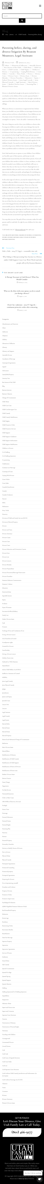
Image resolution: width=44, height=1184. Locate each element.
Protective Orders (7, 895)
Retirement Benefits (7, 930)
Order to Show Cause (8, 798)
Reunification (6, 933)
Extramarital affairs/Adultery (10, 611)
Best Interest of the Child (12, 67)
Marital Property (6, 735)
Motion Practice (6, 778)
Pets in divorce (6, 852)
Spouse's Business (6, 984)
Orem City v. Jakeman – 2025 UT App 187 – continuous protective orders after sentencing (22, 306)
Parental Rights (6, 825)
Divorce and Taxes (7, 530)
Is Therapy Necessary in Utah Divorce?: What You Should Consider (22, 278)
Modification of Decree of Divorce (11, 766)
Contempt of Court (7, 471)
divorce (4, 237)
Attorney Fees (6, 378)
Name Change (6, 782)
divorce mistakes (13, 237)
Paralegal (4, 805)
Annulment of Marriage (8, 359)
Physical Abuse (6, 856)
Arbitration (5, 371)
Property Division (7, 891)
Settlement (5, 957)
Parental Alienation (7, 817)
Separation (5, 945)
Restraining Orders (7, 926)
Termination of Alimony (9, 1023)
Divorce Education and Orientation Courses (14, 549)
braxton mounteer (12, 235)
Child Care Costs (6, 405)
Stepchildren (5, 996)
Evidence (4, 603)
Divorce (30, 74)
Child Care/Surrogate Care (9, 409)
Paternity (4, 833)
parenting (11, 239)
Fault (3, 623)
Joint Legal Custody (26, 80)
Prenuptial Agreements (8, 875)
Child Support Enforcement (9, 440)
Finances (4, 627)
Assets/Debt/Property (8, 374)
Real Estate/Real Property (9, 910)
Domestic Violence (7, 584)
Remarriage (5, 918)
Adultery (4, 339)
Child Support (6, 433)
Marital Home (6, 732)
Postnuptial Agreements (8, 864)
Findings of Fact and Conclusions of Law (13, 631)
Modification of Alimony (9, 755)
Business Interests (6, 390)
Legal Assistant (21, 82)
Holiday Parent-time (7, 658)
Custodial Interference (8, 487)
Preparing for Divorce (8, 879)
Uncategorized (6, 1038)
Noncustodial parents (8, 794)
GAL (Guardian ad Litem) (9, 638)
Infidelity (4, 677)
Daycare (4, 499)
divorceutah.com (20, 229)
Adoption (5, 336)
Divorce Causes (6, 537)
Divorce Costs (6, 541)
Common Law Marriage (8, 467)
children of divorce (25, 235)
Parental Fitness (6, 821)
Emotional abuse (6, 592)
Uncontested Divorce (8, 1042)
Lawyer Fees (5, 704)
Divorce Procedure (16, 78)
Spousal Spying (6, 976)
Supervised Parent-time (8, 1007)
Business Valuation (7, 394)
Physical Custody (6, 860)
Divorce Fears (24, 76)
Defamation (5, 506)
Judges (4, 689)
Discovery (5, 514)
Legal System (5, 720)
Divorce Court (13, 76)
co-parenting (36, 235)
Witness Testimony (7, 1099)
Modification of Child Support (10, 763)
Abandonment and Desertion (10, 324)
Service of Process (7, 953)
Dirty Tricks (21, 74)
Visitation (5, 1091)
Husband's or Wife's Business (10, 662)
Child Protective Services (9, 429)
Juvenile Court (6, 701)
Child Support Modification (9, 444)
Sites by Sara (23, 1179)
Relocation (5, 914)
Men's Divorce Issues (7, 747)
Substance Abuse (6, 1003)
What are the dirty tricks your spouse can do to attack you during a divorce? (22, 292)
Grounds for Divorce (7, 646)
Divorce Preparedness (8, 569)
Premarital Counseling (8, 868)
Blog (3, 386)
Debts (3, 502)
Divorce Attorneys (7, 534)
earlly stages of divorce (27, 237)
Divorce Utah (9, 62)
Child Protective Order (8, 425)
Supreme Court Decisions (9, 1015)
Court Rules (5, 483)
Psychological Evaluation (8, 902)
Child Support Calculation (9, 436)
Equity (36, 78)
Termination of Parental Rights (10, 1027)
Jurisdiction (5, 693)
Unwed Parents (6, 1046)
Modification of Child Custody (10, 759)
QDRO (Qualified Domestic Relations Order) (14, 906)
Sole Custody (5, 964)
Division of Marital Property (10, 522)
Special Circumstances (8, 968)
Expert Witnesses (6, 607)
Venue (4, 1087)
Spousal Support (6, 980)
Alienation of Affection (19, 65)
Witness (4, 1095)
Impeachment (6, 666)
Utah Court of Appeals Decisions (11, 1058)
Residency (5, 922)
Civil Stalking (6, 452)
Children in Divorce (7, 448)
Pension (4, 836)
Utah (3, 1050)
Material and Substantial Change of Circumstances (15, 739)
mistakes (5, 239)
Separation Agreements (8, 949)
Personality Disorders (8, 844)
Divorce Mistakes (6, 565)
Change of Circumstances (9, 398)
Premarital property (7, 871)
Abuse (7, 65)
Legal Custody (6, 716)
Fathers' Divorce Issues (9, 80)
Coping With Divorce (28, 72)
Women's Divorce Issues (10, 86)
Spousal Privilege (6, 972)
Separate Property (7, 941)
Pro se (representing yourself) (10, 883)
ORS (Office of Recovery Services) (11, 801)
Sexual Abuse (5, 961)
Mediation (5, 743)
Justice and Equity (7, 697)
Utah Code (5, 1054)
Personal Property (7, 840)
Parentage (4, 813)
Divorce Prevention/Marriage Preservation (13, 572)
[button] (40, 6)
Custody (12, 74)
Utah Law (4, 1066)
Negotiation (5, 786)
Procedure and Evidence (8, 887)
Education (28, 78)
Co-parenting (14, 72)
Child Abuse (27, 67)
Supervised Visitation (8, 1011)
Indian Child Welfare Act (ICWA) (11, 669)
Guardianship (6, 650)
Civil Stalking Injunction (9, 456)
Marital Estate (6, 728)
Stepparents (5, 999)
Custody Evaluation (7, 495)
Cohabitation (5, 464)
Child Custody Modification (10, 417)
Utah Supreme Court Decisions (10, 1069)
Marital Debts (6, 724)
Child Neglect (25, 70)
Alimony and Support (8, 351)
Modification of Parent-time (9, 770)
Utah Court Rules (7, 1062)
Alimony (4, 347)
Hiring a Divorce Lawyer (9, 654)
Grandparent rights (7, 642)
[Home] (3, 34)
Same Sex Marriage (7, 937)
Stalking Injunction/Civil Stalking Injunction (14, 992)
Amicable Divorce (35, 65)
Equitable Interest (7, 596)
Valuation (4, 1083)
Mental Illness (6, 751)
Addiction (5, 332)
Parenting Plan (31, 84)
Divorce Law (5, 557)
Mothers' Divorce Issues (16, 84)
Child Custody (13, 70)
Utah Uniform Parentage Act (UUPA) (12, 1080)
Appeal (4, 367)
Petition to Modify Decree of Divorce (12, 848)
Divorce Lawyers (6, 561)
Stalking (4, 988)
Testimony (5, 1031)
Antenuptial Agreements (8, 363)
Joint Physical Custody (8, 685)
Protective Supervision (8, 899)
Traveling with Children (8, 1034)
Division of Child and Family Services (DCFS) (14, 518)
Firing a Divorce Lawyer (8, 634)
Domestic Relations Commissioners (11, 580)
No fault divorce (6, 790)
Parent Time (5, 809)
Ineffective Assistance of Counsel (11, 673)
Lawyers (4, 708)
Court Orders (6, 479)
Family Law (5, 615)
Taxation (4, 1019)
